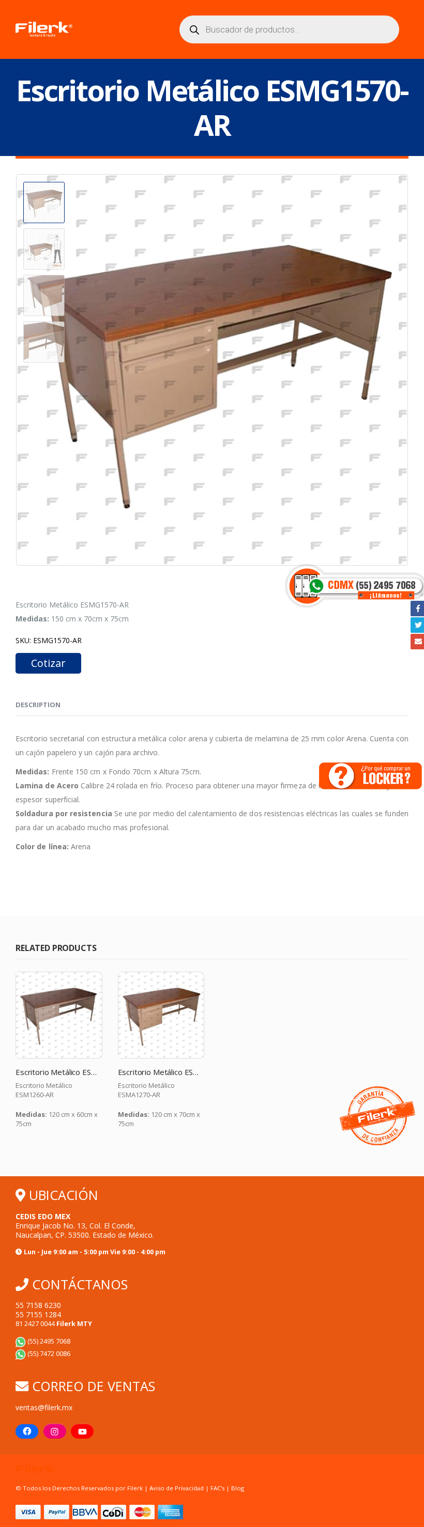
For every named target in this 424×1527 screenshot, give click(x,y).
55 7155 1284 (38, 1314)
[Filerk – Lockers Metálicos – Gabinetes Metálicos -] (44, 29)
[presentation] (18, 370)
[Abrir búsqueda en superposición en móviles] (289, 29)
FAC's (218, 1488)
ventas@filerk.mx (44, 1407)
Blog (237, 1488)
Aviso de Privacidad (176, 1488)
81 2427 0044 (54, 1323)
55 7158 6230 (38, 1305)
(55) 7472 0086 (48, 1353)
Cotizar (48, 663)
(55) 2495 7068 (48, 1341)
